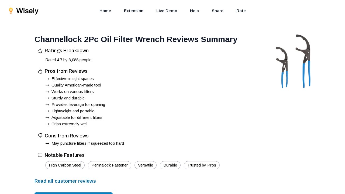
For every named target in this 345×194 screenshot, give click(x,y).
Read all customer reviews (65, 181)
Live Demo (166, 10)
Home (105, 10)
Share (217, 10)
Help (194, 10)
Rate (241, 10)
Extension (133, 10)
